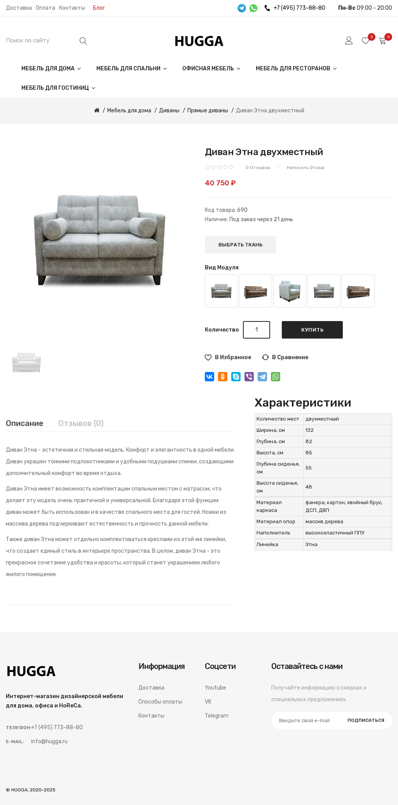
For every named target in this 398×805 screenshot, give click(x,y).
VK (208, 701)
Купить (312, 330)
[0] (366, 40)
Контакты (72, 8)
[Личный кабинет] (349, 40)
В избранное (233, 357)
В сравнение (290, 357)
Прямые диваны (207, 110)
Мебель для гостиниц (55, 88)
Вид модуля (222, 267)
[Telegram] (262, 376)
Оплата (45, 8)
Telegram (217, 715)
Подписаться (365, 720)
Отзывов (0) (81, 423)
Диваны (169, 110)
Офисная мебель (208, 68)
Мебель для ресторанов (294, 68)
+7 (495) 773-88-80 (299, 8)
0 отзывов (258, 167)
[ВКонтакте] (209, 376)
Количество (222, 330)
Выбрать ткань (240, 245)
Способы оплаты (160, 701)
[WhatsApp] (275, 376)
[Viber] (249, 376)
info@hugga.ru (49, 741)
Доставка (19, 8)
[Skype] (236, 376)
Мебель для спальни (129, 68)
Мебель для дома (48, 68)
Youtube (215, 688)
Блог (99, 8)
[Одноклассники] (222, 376)
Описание (25, 423)
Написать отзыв (306, 167)
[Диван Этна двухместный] (26, 362)
